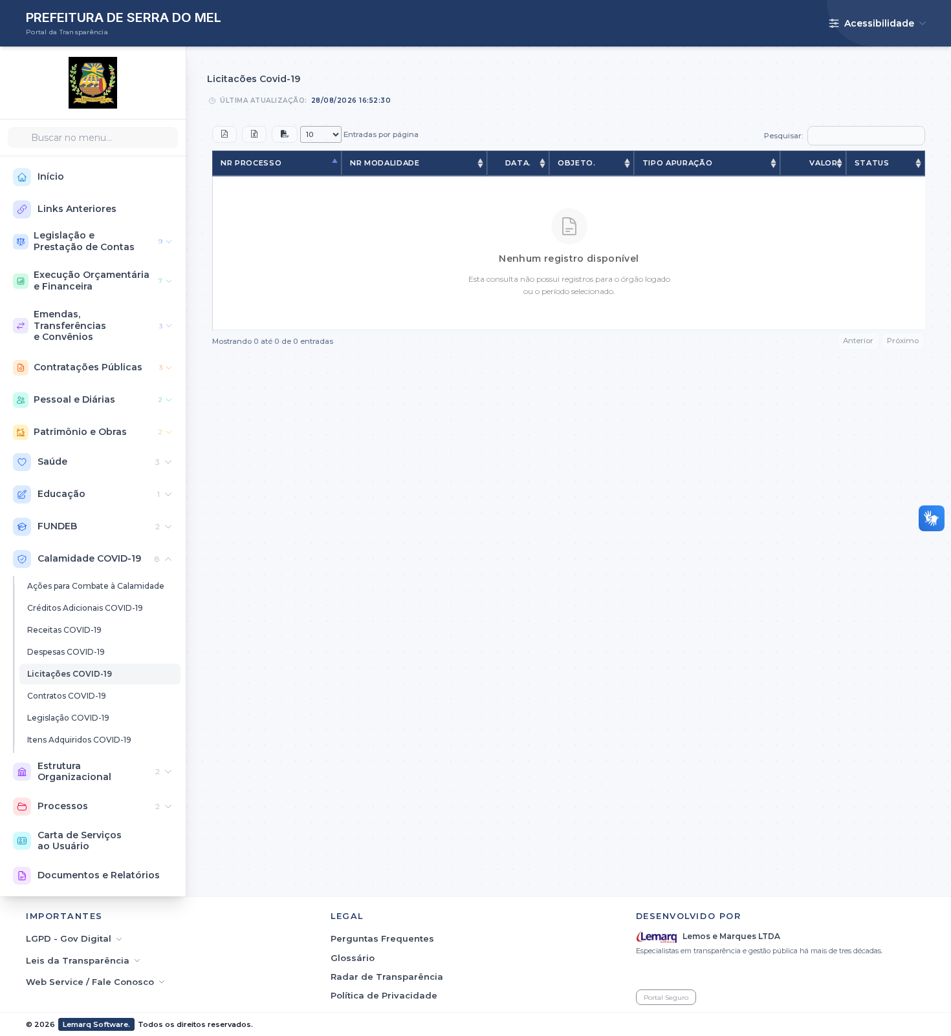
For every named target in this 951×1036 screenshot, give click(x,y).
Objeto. (577, 162)
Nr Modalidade (385, 162)
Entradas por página (380, 134)
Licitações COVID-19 (69, 674)
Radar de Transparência (387, 976)
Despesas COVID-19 (66, 652)
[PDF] (224, 134)
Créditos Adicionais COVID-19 (85, 608)
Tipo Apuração (677, 162)
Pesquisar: (783, 135)
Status (872, 162)
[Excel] (254, 134)
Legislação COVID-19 (68, 718)
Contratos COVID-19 (66, 696)
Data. (518, 162)
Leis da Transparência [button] (77, 960)
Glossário (353, 958)
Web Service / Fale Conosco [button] (90, 982)
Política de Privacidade (384, 995)
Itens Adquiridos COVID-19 (79, 740)
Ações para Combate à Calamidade (95, 586)
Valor (823, 162)
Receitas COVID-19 (64, 630)
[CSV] (285, 134)
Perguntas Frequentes (382, 938)
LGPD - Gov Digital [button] (68, 938)
